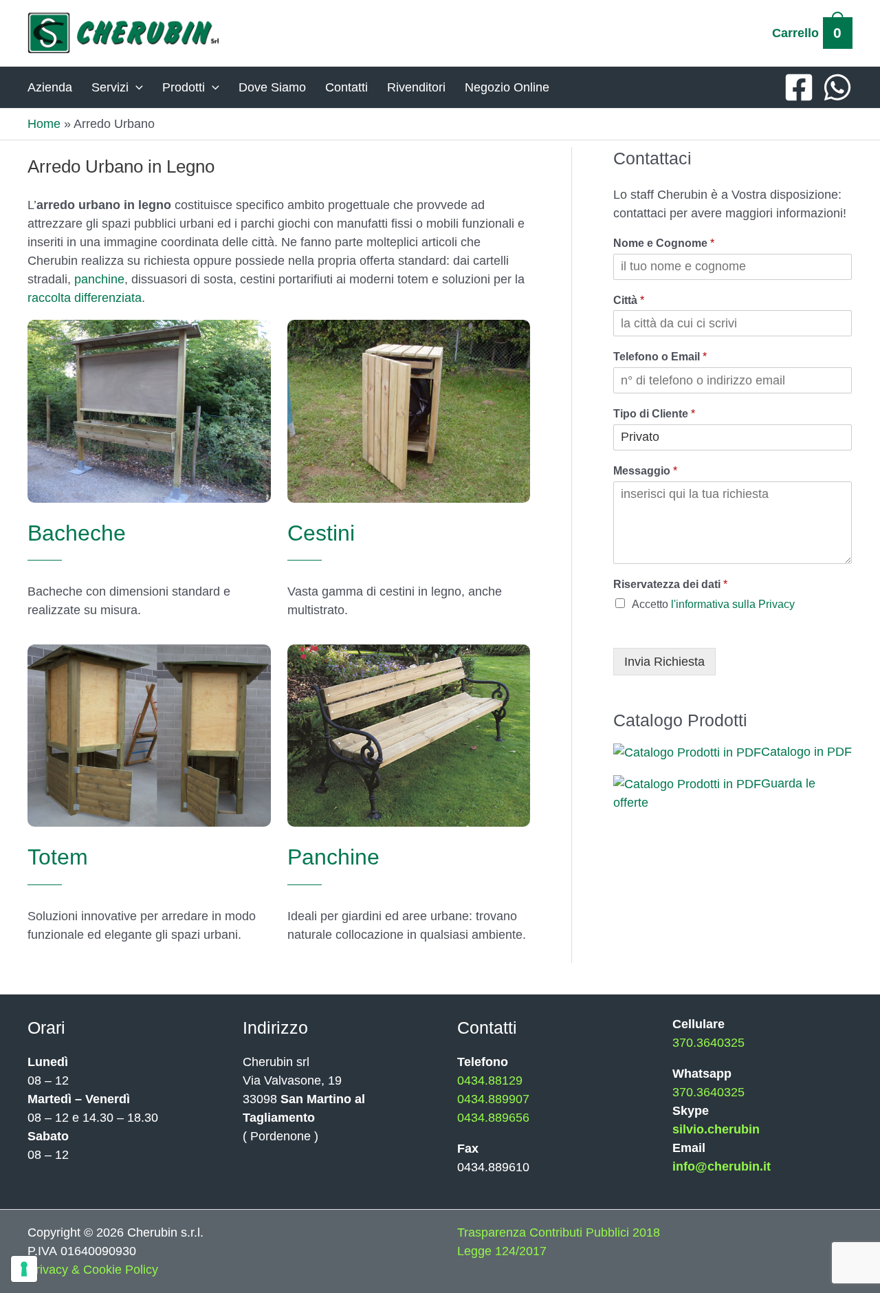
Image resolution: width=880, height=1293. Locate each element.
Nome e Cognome (663, 243)
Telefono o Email (660, 356)
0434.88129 (489, 1080)
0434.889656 (493, 1117)
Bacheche (77, 533)
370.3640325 (708, 1043)
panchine (99, 279)
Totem (58, 857)
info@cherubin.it (721, 1166)
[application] (136, 87)
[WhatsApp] (837, 87)
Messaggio (645, 471)
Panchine (333, 857)
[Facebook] (799, 87)
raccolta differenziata (85, 298)
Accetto (713, 604)
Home (44, 124)
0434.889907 (493, 1099)
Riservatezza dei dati (670, 584)
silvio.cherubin (716, 1129)
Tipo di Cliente (654, 414)
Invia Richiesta (664, 662)
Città (628, 300)
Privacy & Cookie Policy (93, 1269)
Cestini (321, 533)
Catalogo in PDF (806, 752)
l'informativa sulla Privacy (733, 604)
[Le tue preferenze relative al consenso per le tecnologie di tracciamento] (24, 1269)
